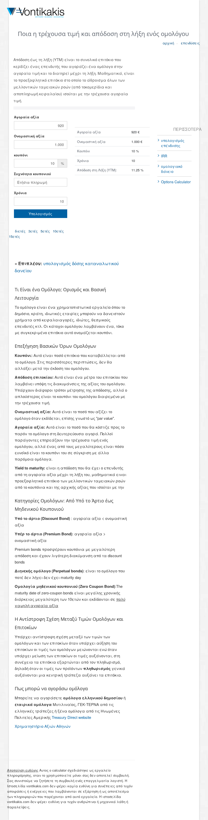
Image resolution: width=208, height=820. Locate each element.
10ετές (58, 231)
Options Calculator (176, 181)
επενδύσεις (186, 43)
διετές (20, 231)
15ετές (14, 236)
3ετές (33, 231)
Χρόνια (20, 192)
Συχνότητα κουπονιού (32, 173)
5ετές (45, 231)
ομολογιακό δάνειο (171, 169)
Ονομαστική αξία (29, 136)
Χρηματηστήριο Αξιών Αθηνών (43, 726)
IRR (164, 155)
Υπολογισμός (40, 213)
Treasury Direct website (71, 717)
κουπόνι (21, 155)
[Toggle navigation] (19, 10)
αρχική (168, 43)
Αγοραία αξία (26, 117)
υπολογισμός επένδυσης (172, 143)
